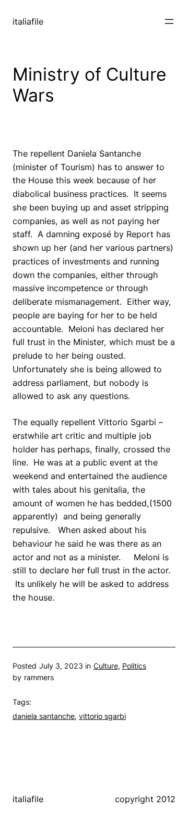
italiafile (28, 21)
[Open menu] (169, 21)
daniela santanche (44, 716)
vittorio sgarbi (102, 716)
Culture (105, 665)
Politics (134, 665)
